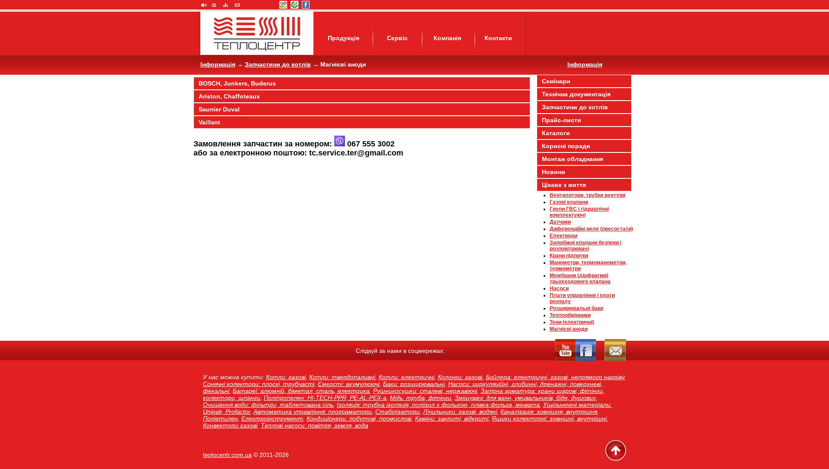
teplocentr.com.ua (227, 454)
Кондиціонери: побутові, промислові (359, 418)
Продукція (343, 38)
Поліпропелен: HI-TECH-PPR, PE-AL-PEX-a (325, 397)
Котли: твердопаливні (342, 377)
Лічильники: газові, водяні (460, 411)
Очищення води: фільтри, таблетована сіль (268, 404)
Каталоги (556, 133)
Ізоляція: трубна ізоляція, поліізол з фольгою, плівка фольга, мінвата (438, 404)
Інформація (217, 64)
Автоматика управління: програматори (312, 411)
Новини (553, 171)
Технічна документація (576, 94)
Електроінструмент (272, 418)
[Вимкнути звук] (204, 6)
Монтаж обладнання (572, 158)
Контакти (498, 38)
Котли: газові (286, 377)
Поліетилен (220, 418)
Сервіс (397, 38)
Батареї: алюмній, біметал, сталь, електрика (301, 390)
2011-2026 (274, 454)
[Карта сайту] (225, 6)
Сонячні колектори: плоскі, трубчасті (258, 383)
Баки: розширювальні (414, 383)
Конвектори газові (230, 425)
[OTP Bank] (294, 6)
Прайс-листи (561, 120)
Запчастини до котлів (278, 64)
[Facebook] (306, 6)
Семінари (556, 81)
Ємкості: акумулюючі (349, 383)
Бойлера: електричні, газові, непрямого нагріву (555, 377)
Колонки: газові (460, 377)
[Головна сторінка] (214, 6)
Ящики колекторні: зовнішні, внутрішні (549, 418)
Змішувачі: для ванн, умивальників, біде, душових (525, 397)
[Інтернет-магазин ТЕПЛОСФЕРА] (283, 6)
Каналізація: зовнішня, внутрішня (548, 411)
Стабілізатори (397, 411)
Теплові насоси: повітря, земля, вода (314, 425)
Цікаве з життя (564, 184)
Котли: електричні (406, 377)
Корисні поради (566, 146)
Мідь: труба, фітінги (420, 397)
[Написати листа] (237, 6)
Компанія (447, 38)
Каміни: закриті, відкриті (451, 418)
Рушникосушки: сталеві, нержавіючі (425, 390)
